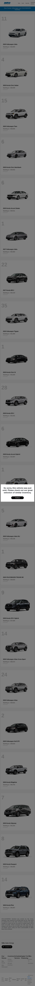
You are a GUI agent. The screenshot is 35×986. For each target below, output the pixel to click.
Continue (17, 497)
